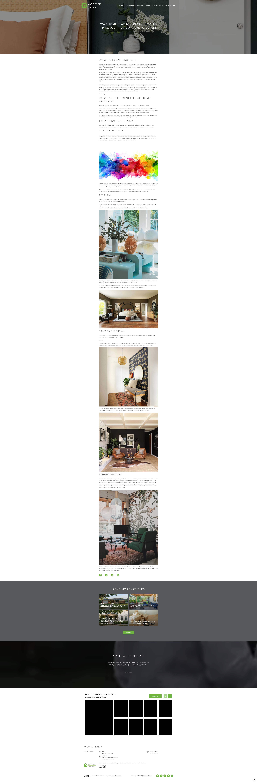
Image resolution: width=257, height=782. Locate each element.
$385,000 (101, 112)
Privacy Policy (147, 775)
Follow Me (155, 696)
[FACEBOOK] (157, 775)
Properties (122, 5)
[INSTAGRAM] (161, 775)
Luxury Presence (116, 775)
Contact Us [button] (128, 672)
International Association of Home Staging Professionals (124, 108)
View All (128, 632)
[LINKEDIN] (164, 775)
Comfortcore (138, 204)
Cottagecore (128, 408)
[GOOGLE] (172, 775)
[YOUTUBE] (168, 775)
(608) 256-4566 (154, 753)
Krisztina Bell (118, 204)
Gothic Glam (119, 408)
